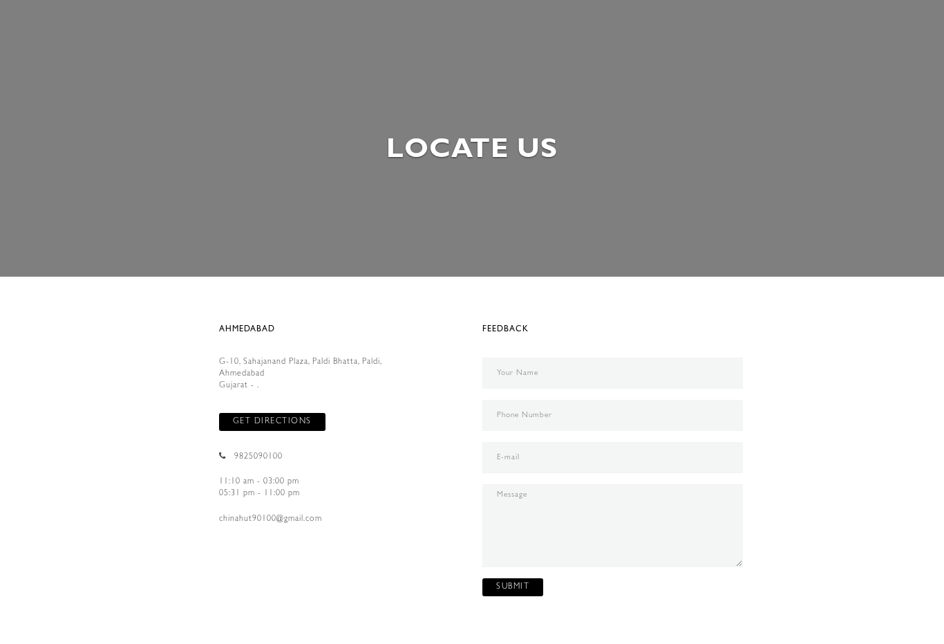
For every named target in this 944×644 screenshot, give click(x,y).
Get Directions (272, 422)
